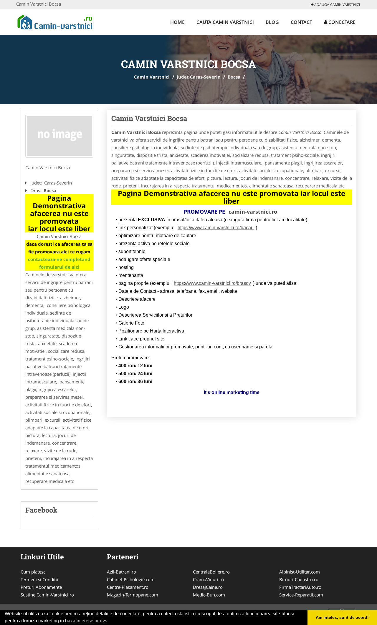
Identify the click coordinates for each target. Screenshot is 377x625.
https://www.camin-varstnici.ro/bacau (216, 227)
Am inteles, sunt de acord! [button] (342, 617)
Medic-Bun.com (209, 595)
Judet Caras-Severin (199, 77)
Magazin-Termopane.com (132, 595)
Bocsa (234, 77)
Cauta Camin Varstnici (225, 22)
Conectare (341, 22)
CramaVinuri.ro (208, 579)
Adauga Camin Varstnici (336, 4)
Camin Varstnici (152, 77)
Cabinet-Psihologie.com (131, 579)
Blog (272, 22)
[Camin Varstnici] (55, 21)
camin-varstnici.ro (253, 211)
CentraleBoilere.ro (211, 572)
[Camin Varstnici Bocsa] (59, 136)
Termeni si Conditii (39, 579)
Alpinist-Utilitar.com (299, 572)
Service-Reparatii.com (301, 595)
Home (177, 22)
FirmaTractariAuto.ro (300, 587)
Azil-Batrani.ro (121, 572)
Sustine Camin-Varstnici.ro (47, 595)
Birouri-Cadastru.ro (298, 579)
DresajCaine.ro (208, 587)
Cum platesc (33, 572)
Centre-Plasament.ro (127, 587)
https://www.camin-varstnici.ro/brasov (212, 283)
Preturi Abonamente (41, 587)
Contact (301, 22)
